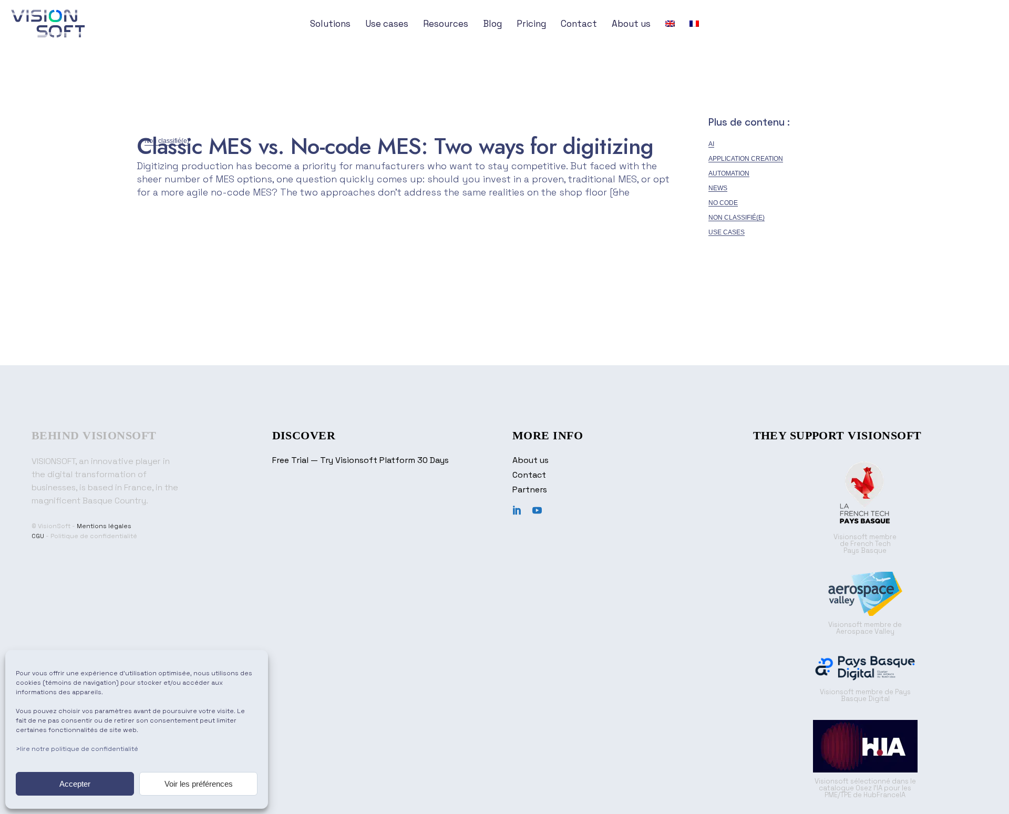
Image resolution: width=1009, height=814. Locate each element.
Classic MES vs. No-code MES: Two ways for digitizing (395, 146)
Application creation (745, 158)
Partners (529, 489)
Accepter (74, 783)
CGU (38, 536)
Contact (529, 474)
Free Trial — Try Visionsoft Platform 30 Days (360, 460)
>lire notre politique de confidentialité (77, 749)
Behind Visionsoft (94, 435)
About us (530, 460)
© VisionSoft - (54, 526)
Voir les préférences (198, 783)
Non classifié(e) (736, 217)
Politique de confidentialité (93, 536)
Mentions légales (104, 526)
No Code (723, 203)
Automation (728, 173)
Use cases (726, 232)
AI (711, 144)
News (717, 188)
